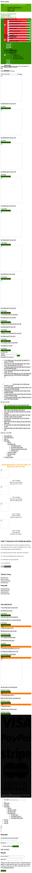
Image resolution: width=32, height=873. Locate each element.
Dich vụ (6, 439)
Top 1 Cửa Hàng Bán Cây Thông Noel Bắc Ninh (16, 405)
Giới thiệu (8, 46)
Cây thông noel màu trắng (7, 640)
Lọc (18, 355)
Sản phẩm (8, 47)
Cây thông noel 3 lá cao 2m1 (8, 206)
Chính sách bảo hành (5, 593)
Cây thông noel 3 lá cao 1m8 (8, 172)
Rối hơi (11, 49)
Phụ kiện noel (16, 55)
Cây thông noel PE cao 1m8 (8, 327)
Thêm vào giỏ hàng (6, 108)
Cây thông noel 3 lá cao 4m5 (8, 317)
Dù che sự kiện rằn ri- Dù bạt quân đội (11, 620)
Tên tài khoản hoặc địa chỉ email (10, 838)
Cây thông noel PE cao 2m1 (8, 336)
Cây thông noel (13, 53)
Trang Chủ (8, 44)
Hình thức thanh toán (5, 590)
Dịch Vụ (8, 60)
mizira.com (23, 797)
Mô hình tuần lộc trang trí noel (8, 631)
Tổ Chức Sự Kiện (8, 457)
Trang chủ (3, 66)
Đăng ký (3, 870)
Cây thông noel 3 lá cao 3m (8, 274)
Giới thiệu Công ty (4, 577)
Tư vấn (8, 61)
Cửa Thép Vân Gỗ (8, 437)
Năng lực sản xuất (4, 579)
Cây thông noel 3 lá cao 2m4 (8, 240)
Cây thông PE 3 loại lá (6, 345)
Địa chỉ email (4, 856)
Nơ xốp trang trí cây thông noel (9, 687)
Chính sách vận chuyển (5, 581)
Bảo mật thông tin (4, 582)
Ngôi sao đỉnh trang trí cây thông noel (11, 698)
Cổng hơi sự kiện (13, 50)
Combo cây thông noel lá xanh (19, 449)
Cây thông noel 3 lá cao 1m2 (8, 103)
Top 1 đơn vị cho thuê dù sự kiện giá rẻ (14, 410)
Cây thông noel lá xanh (18, 58)
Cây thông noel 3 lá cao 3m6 (8, 308)
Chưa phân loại (8, 436)
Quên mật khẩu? (5, 849)
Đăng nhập (15, 846)
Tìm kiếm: (6, 800)
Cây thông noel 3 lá (17, 57)
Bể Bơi (9, 442)
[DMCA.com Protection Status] (6, 567)
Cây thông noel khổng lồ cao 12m (9, 651)
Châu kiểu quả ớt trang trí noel (9, 709)
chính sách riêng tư (9, 867)
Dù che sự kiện (13, 52)
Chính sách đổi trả (4, 592)
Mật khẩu (4, 843)
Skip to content (5, 1)
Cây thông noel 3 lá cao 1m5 (8, 137)
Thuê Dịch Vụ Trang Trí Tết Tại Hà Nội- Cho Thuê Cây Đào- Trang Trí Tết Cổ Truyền (17, 415)
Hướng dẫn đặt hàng (5, 588)
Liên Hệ (8, 63)
